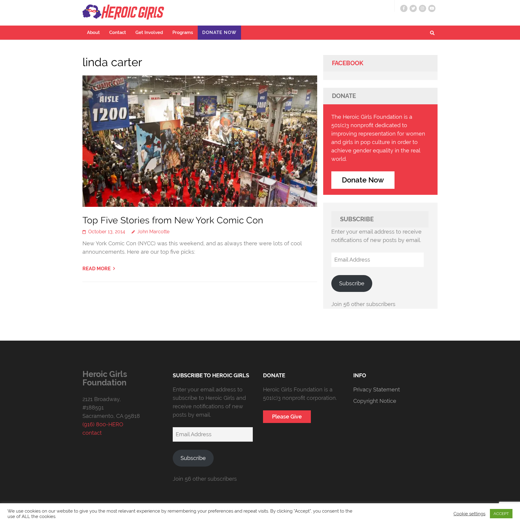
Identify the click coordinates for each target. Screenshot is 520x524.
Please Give (287, 416)
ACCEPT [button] (501, 513)
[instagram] (422, 8)
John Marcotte (153, 231)
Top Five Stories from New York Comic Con (172, 220)
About (93, 32)
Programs (182, 32)
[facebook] (403, 8)
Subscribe (351, 283)
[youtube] (431, 8)
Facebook (347, 63)
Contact (117, 32)
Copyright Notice (374, 401)
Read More (96, 268)
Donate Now (219, 32)
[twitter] (413, 8)
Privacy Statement (376, 389)
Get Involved (149, 32)
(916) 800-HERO (102, 424)
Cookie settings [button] (469, 513)
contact (92, 433)
